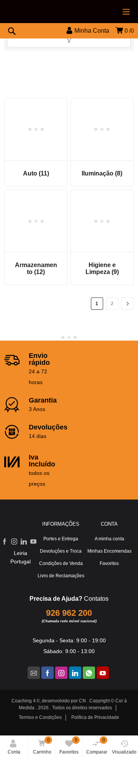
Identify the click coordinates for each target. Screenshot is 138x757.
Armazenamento (36, 268)
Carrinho (42, 746)
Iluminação (102, 173)
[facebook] (47, 673)
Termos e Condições (40, 717)
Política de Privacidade (95, 717)
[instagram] (61, 673)
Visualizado (124, 752)
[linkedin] (75, 673)
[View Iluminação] (102, 129)
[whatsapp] (89, 673)
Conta (14, 752)
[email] (34, 673)
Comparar (96, 746)
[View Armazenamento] (36, 221)
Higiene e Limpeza (102, 268)
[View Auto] (36, 129)
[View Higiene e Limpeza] (102, 221)
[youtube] (103, 673)
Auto (36, 173)
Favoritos (69, 746)
